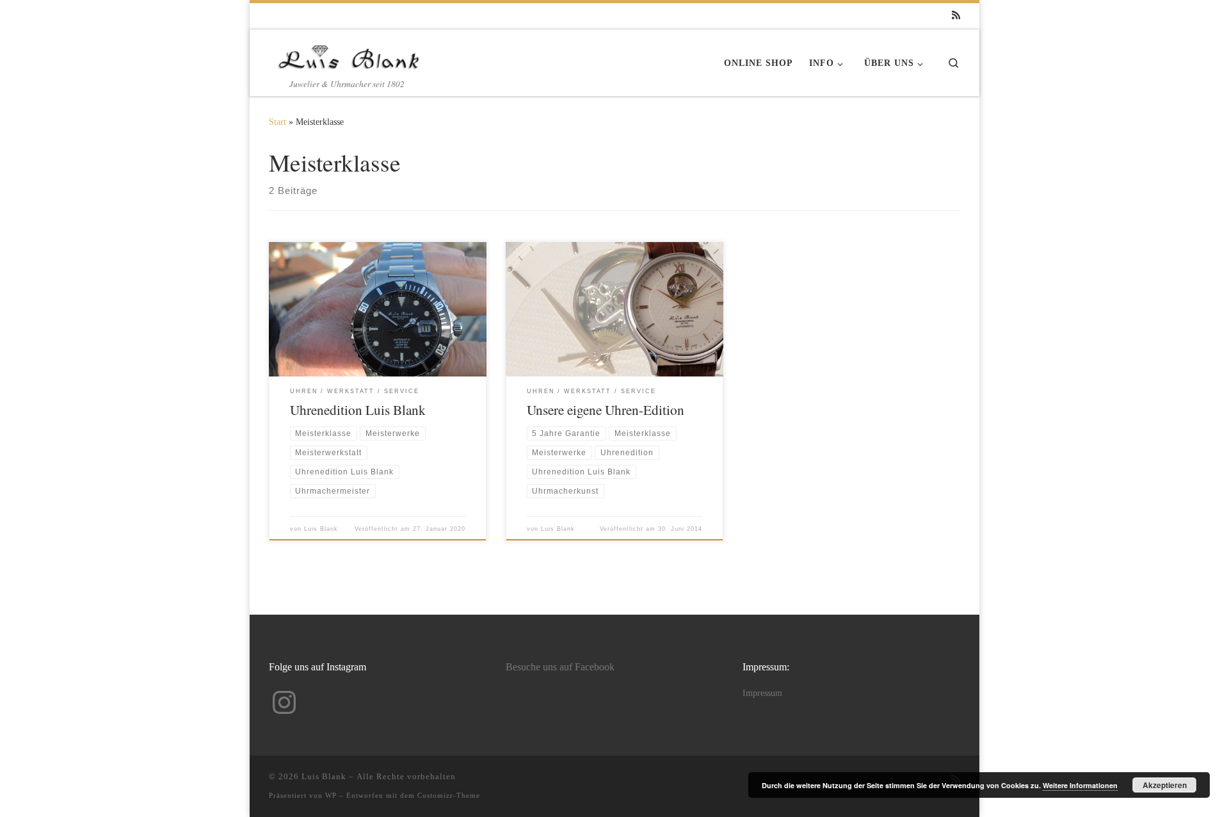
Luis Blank (321, 529)
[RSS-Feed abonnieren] (956, 15)
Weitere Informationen (1080, 785)
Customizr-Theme (448, 795)
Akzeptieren (1165, 785)
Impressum (762, 693)
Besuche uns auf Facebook (560, 667)
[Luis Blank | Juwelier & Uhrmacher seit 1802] (349, 53)
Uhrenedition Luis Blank (358, 409)
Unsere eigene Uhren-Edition (605, 409)
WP (331, 795)
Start (277, 122)
